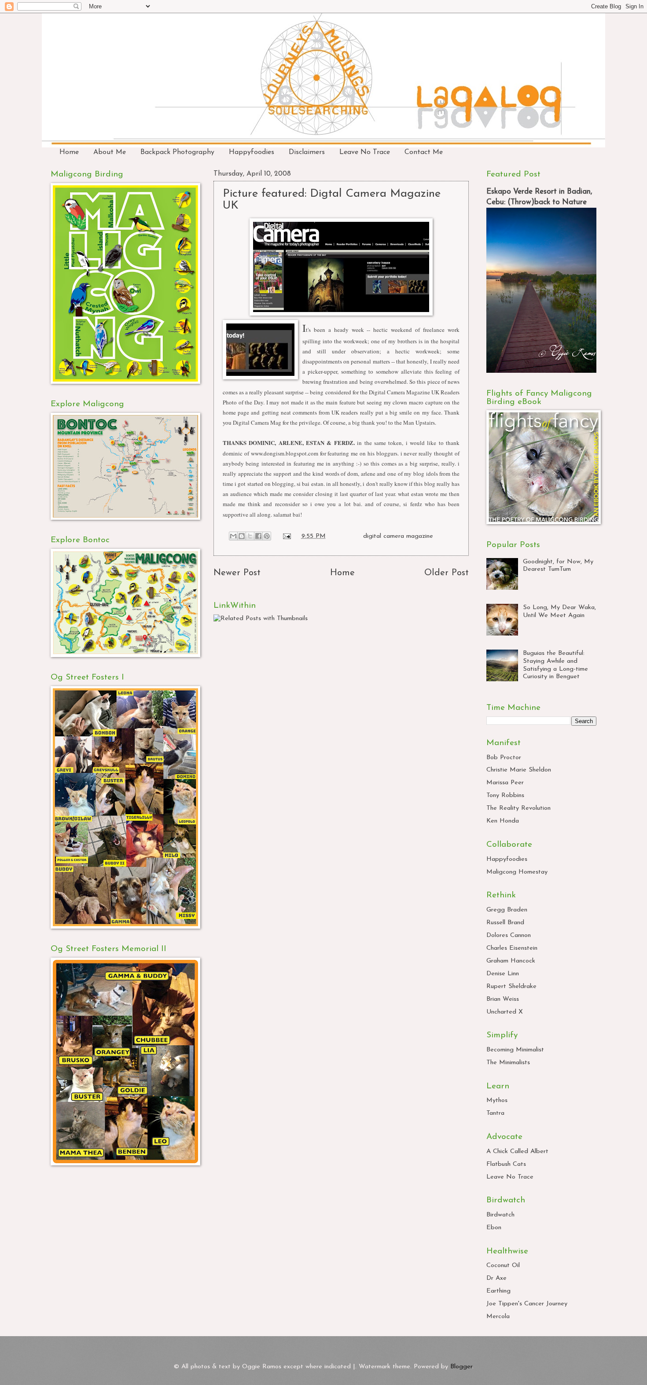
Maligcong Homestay (517, 872)
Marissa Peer (505, 782)
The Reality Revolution (518, 808)
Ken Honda (502, 821)
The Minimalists (508, 1062)
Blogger (461, 1366)
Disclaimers (307, 152)
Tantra (495, 1113)
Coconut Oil (503, 1265)
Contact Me (423, 152)
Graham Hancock (510, 961)
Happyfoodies (251, 152)
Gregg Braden (506, 910)
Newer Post (237, 573)
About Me (109, 152)
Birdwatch (500, 1215)
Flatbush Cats (506, 1164)
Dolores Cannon (508, 935)
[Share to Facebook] (258, 536)
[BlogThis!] (241, 536)
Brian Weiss (502, 999)
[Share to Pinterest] (266, 536)
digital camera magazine (398, 536)
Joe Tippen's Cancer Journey (526, 1304)
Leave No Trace (364, 152)
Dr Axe (496, 1278)
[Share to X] (250, 536)
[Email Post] (286, 536)
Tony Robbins (505, 795)
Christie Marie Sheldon (518, 770)
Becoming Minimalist (515, 1050)
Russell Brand (505, 922)
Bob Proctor (503, 757)
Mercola (498, 1316)
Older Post (446, 573)
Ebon (493, 1227)
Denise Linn (502, 973)
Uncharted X (504, 1012)
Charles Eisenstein (511, 948)
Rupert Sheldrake (511, 986)
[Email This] (233, 536)
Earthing (498, 1291)
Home (69, 152)
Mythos (496, 1100)
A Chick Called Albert (517, 1151)
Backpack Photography (177, 152)
